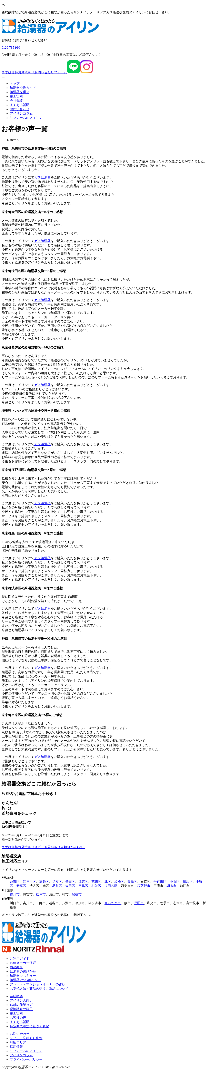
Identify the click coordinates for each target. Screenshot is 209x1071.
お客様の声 (18, 1017)
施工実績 (16, 96)
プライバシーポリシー (26, 1059)
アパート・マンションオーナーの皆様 (37, 984)
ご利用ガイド (19, 958)
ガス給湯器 (42, 177)
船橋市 (77, 894)
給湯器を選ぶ (19, 92)
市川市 (15, 894)
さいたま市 (112, 903)
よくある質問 (19, 105)
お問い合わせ (19, 109)
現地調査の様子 (21, 1009)
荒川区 (96, 881)
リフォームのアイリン (26, 117)
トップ (15, 83)
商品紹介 (16, 967)
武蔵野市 (143, 886)
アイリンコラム (21, 113)
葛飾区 (44, 881)
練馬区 (188, 881)
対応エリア (18, 1042)
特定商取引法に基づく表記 (29, 1026)
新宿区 (21, 886)
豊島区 (132, 881)
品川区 (57, 886)
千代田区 (160, 881)
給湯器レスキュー (23, 975)
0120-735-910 (76, 847)
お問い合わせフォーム (34, 72)
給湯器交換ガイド (23, 87)
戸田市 (139, 903)
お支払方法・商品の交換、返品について (39, 988)
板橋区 (119, 881)
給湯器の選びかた (23, 971)
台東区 (15, 881)
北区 (107, 881)
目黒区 (83, 886)
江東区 (83, 881)
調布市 (171, 886)
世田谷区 (111, 886)
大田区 (70, 886)
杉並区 (96, 886)
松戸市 (41, 894)
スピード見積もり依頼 (34, 847)
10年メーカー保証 (23, 963)
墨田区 (70, 881)
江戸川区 (29, 881)
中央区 (175, 881)
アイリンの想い (21, 1000)
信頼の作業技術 (21, 1004)
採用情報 (16, 1046)
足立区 (57, 881)
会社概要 (16, 100)
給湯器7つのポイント (25, 980)
